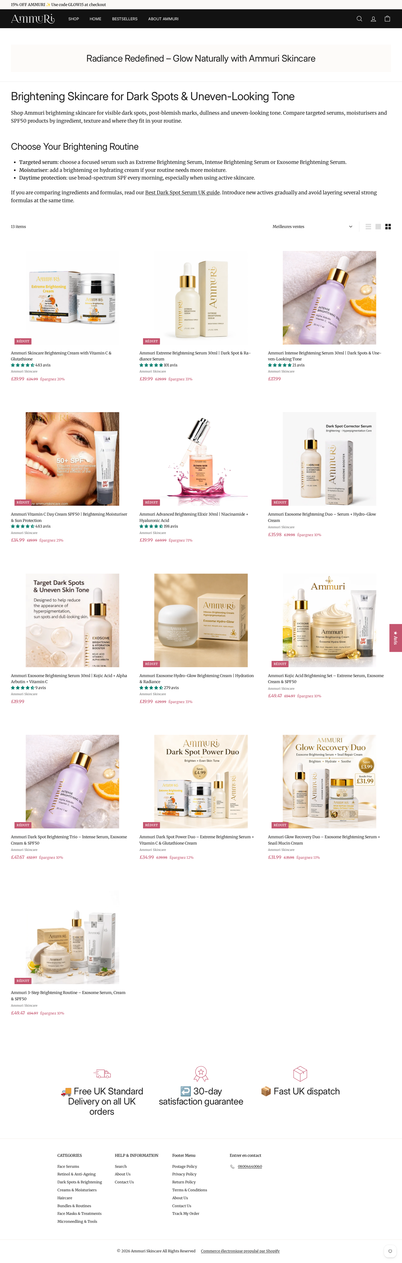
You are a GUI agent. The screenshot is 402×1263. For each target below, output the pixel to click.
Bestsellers (124, 18)
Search (121, 1166)
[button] (23, 365)
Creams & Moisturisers (77, 1190)
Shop (73, 18)
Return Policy (184, 1182)
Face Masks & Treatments (79, 1213)
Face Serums (68, 1166)
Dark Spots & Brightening (79, 1182)
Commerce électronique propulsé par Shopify (240, 1251)
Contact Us (124, 1182)
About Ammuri (163, 18)
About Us (122, 1174)
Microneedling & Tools (77, 1221)
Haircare (64, 1198)
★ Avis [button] (395, 638)
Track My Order (185, 1213)
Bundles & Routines (74, 1206)
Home (95, 18)
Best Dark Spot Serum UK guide (182, 192)
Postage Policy (184, 1166)
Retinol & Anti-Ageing (76, 1174)
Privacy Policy (184, 1174)
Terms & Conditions (189, 1190)
